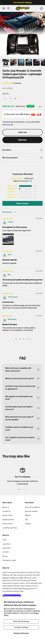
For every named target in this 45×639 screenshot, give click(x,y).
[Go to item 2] (13, 62)
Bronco (5, 556)
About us (5, 507)
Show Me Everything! (21, 621)
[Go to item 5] (36, 62)
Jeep (4, 540)
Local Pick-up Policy (9, 528)
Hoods (13, 578)
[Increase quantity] (15, 98)
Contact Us (6, 511)
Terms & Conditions (32, 507)
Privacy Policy (7, 524)
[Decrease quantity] (6, 98)
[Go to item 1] (5, 62)
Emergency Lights (9, 560)
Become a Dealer (31, 511)
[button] (7, 83)
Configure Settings (21, 627)
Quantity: (5, 94)
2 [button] (19, 339)
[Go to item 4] (28, 62)
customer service (25, 588)
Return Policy (7, 515)
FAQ (26, 519)
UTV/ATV (5, 552)
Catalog (28, 524)
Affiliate (28, 515)
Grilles (20, 578)
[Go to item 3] (21, 62)
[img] (7, 219)
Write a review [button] (22, 203)
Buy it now (22, 140)
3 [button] (23, 339)
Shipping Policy (8, 519)
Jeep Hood (6, 544)
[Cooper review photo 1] (8, 239)
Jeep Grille (6, 548)
